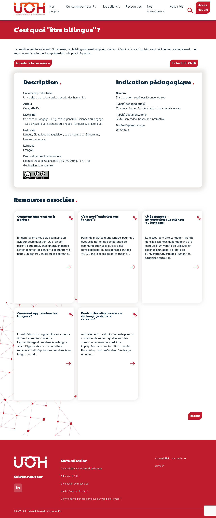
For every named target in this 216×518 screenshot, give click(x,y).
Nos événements (155, 9)
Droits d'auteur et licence (74, 491)
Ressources (134, 6)
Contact (159, 466)
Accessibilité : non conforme (170, 458)
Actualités (176, 6)
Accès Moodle (202, 7)
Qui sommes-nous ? (80, 6)
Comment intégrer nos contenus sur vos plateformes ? (91, 498)
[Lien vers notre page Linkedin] (18, 488)
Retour (195, 416)
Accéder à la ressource (33, 63)
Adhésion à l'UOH (70, 476)
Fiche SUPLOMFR (184, 63)
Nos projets (54, 9)
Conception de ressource (74, 483)
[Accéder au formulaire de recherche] (190, 11)
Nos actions (110, 6)
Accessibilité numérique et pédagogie (81, 468)
